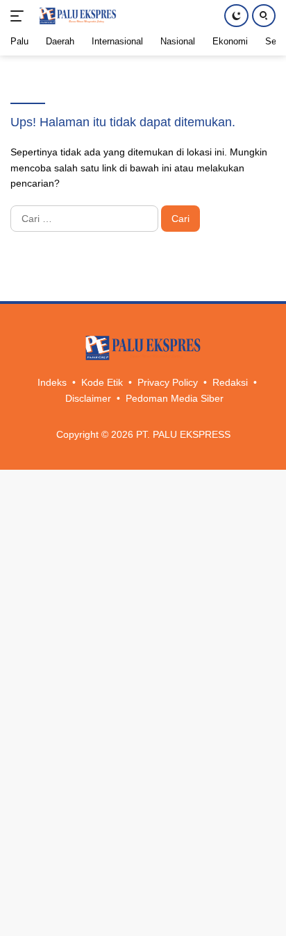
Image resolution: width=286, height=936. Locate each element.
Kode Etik (102, 382)
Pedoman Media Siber (175, 398)
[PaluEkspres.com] (76, 16)
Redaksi (230, 382)
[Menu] (19, 16)
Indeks (52, 382)
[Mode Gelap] (236, 15)
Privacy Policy (167, 382)
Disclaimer (88, 398)
